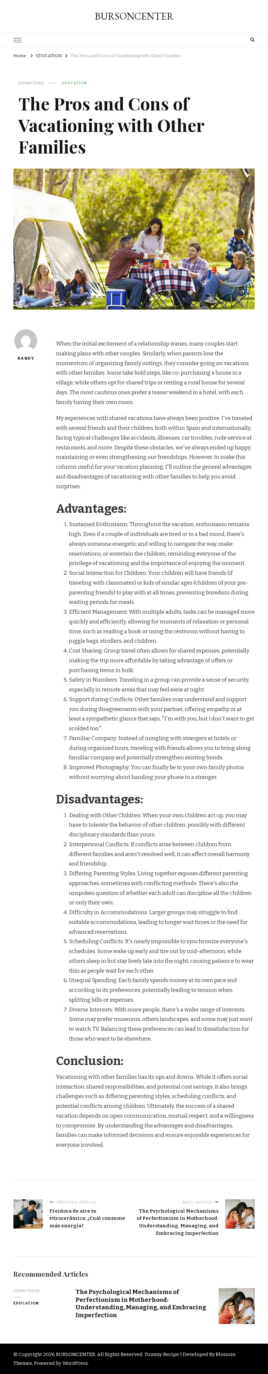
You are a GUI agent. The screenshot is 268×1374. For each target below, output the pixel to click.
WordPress (75, 1363)
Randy (25, 358)
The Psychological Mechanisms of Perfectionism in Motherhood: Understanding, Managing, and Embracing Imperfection (140, 1303)
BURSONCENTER (134, 16)
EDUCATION (74, 83)
